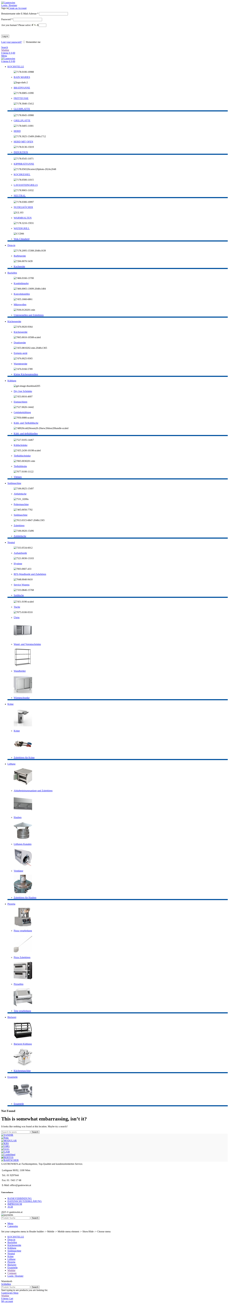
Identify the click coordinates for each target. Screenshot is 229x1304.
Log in (5, 36)
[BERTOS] (7, 1157)
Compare (12, 1273)
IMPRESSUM (14, 1204)
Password (7, 19)
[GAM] (5, 1151)
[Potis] (5, 1137)
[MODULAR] (9, 1140)
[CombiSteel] (8, 1154)
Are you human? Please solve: (16, 25)
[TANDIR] (7, 1135)
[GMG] (5, 1146)
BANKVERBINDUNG (19, 1198)
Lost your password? (11, 42)
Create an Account (17, 8)
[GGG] (5, 1149)
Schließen (6, 1284)
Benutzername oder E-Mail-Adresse (19, 13)
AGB (10, 1206)
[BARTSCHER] (10, 1160)
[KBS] (5, 1143)
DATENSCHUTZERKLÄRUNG (24, 1201)
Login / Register (15, 1276)
